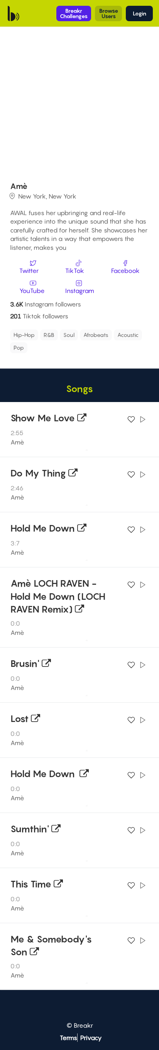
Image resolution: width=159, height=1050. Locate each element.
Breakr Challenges (74, 13)
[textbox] (65, 345)
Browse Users (108, 13)
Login (139, 13)
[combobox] (78, 341)
